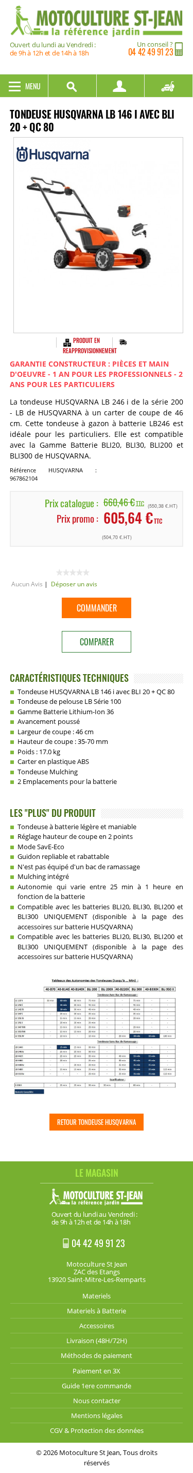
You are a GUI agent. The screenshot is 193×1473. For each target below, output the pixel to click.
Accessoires (96, 1325)
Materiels (96, 1295)
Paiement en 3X (96, 1370)
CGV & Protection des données (97, 1430)
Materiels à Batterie (96, 1310)
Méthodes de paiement (96, 1355)
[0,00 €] (169, 85)
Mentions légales (96, 1415)
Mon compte (121, 85)
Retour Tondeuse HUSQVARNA (96, 1122)
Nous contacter (96, 1400)
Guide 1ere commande (96, 1385)
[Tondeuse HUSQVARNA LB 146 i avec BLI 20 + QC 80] (98, 235)
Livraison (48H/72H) (96, 1340)
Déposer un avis (74, 584)
